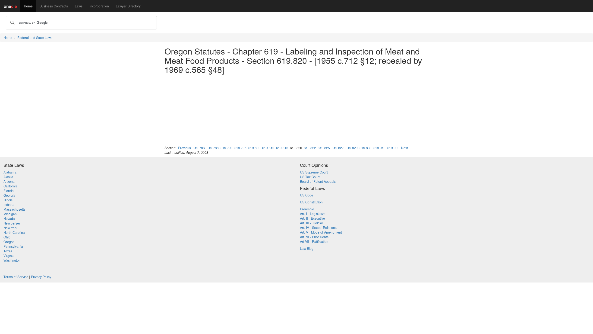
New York (10, 227)
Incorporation (99, 6)
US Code (306, 195)
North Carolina (14, 232)
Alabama (9, 172)
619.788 (213, 147)
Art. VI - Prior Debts (314, 236)
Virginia (8, 255)
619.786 (199, 147)
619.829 (352, 147)
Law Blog (306, 248)
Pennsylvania (13, 246)
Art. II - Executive (312, 218)
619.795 (240, 147)
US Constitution (311, 202)
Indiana (8, 204)
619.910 (379, 147)
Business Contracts (54, 6)
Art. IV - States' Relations (318, 227)
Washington (12, 260)
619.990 (393, 147)
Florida (8, 190)
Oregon (9, 241)
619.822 (310, 147)
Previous (184, 147)
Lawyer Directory (128, 6)
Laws (78, 6)
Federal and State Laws (34, 37)
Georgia (9, 195)
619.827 (338, 147)
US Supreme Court (314, 172)
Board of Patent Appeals (318, 181)
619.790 (227, 147)
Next (404, 147)
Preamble (307, 209)
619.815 (282, 147)
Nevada (9, 218)
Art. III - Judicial (311, 223)
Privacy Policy (41, 276)
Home (28, 6)
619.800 (254, 147)
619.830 (366, 147)
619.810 (268, 147)
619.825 (324, 147)
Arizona (9, 181)
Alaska (8, 176)
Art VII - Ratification (314, 241)
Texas (7, 251)
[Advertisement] (296, 109)
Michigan (10, 214)
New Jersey (12, 223)
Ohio (6, 237)
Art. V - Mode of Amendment (321, 232)
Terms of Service (15, 276)
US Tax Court (310, 176)
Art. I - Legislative (312, 213)
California (10, 186)
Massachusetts (14, 209)
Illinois (8, 200)
